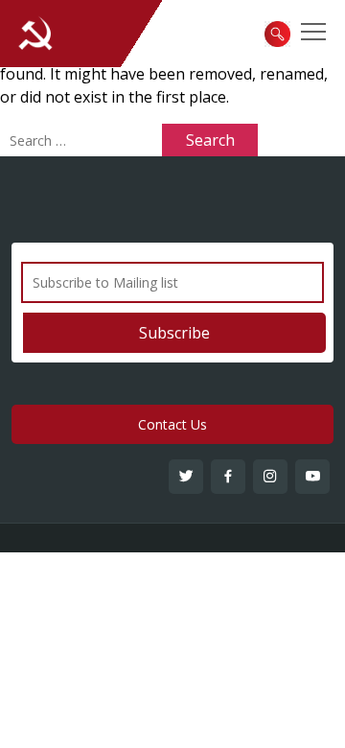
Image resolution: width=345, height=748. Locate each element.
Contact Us (172, 424)
